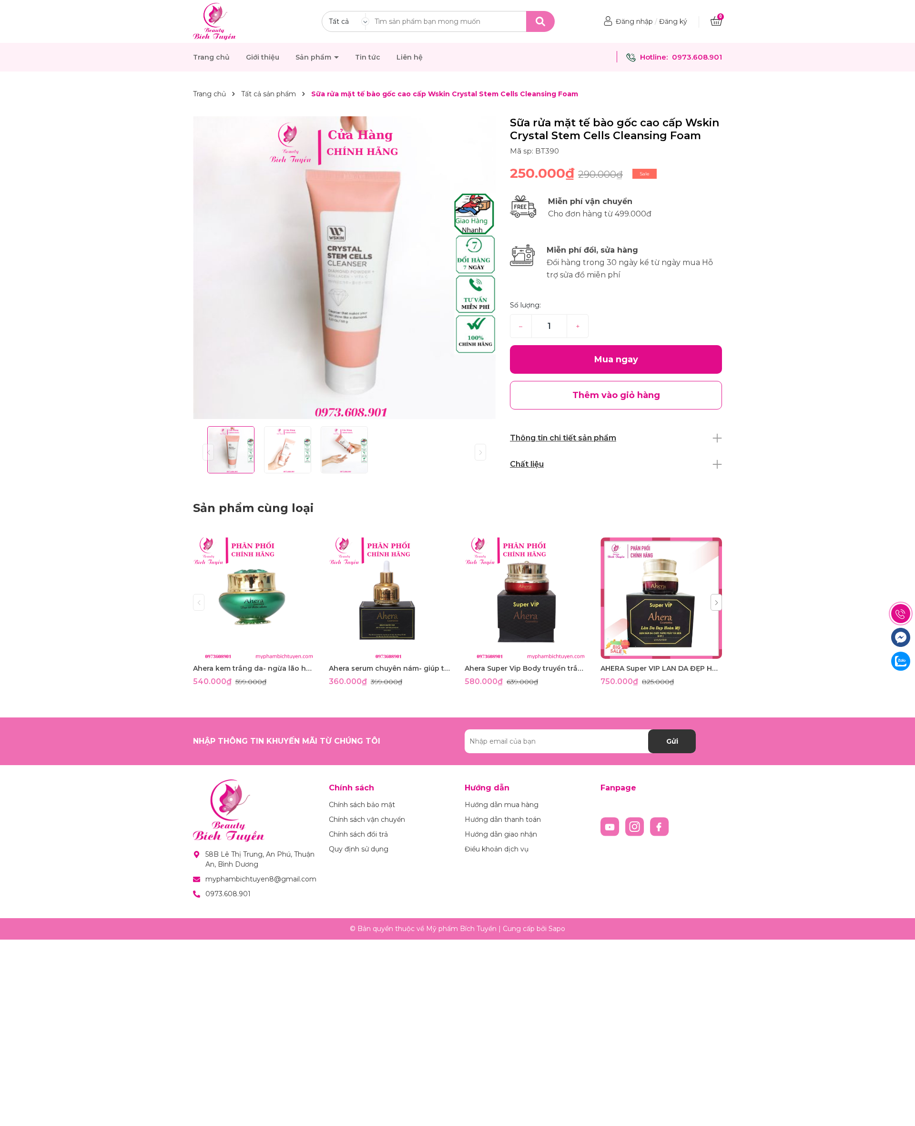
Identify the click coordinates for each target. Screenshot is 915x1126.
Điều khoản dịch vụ (497, 849)
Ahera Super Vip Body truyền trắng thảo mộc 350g (525, 668)
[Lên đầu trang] (898, 1109)
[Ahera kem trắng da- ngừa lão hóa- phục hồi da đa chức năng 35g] (254, 598)
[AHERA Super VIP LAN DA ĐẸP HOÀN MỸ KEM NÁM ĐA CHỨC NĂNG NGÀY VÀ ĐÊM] (661, 598)
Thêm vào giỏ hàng (260, 650)
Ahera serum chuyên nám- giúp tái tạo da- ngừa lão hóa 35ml (389, 668)
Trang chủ (211, 57)
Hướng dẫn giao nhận (501, 834)
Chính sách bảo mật (362, 804)
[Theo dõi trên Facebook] (659, 826)
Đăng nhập (634, 21)
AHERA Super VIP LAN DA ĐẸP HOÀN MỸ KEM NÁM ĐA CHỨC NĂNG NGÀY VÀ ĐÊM (661, 668)
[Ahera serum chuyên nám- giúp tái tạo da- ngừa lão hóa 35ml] (389, 598)
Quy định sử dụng (358, 849)
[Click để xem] (344, 267)
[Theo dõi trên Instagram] (635, 826)
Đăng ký (673, 21)
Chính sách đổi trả (358, 834)
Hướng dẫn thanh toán (503, 819)
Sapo (557, 928)
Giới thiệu (262, 57)
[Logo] (214, 21)
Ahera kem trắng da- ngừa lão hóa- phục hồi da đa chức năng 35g (254, 668)
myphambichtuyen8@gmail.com (260, 879)
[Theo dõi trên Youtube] (610, 826)
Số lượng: (525, 305)
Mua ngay (616, 359)
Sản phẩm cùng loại (253, 508)
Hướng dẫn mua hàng (502, 804)
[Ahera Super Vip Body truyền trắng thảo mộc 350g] (525, 598)
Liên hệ (409, 57)
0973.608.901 (697, 56)
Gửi (672, 741)
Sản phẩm (314, 57)
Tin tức (367, 57)
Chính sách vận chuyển (367, 819)
